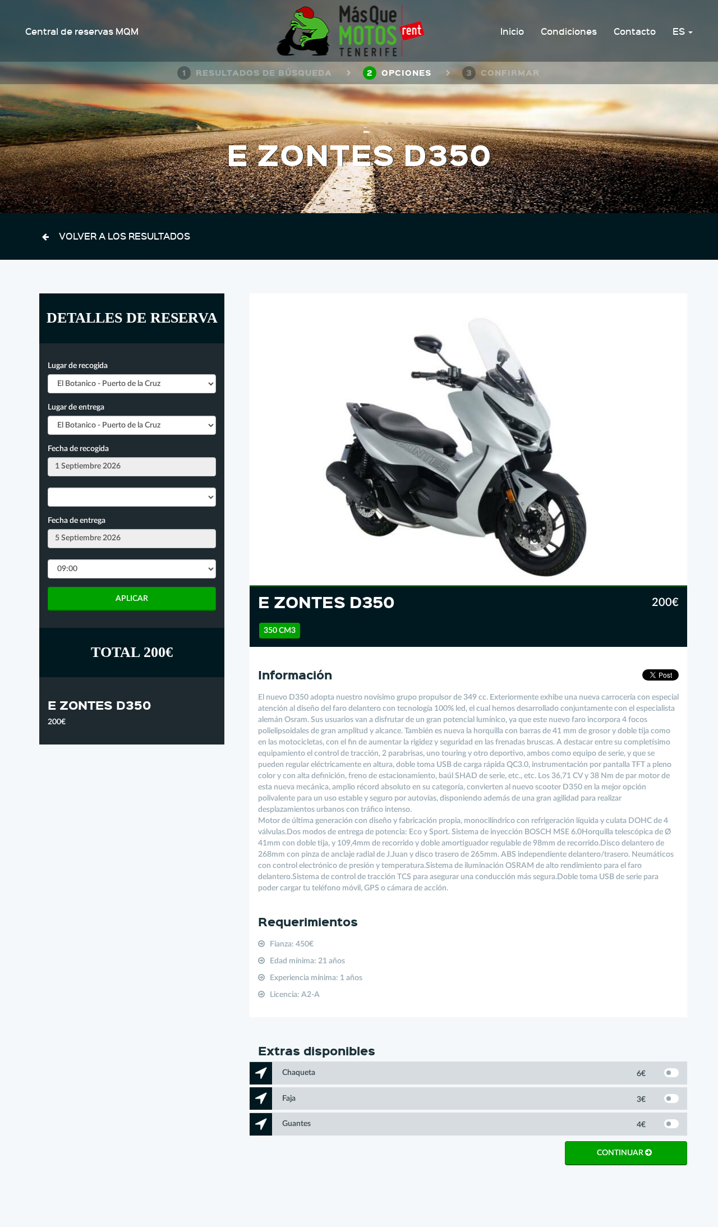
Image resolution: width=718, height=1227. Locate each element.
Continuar (621, 1153)
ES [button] (680, 31)
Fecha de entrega (76, 521)
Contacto (635, 31)
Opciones (399, 72)
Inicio (512, 31)
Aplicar (132, 599)
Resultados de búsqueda (257, 72)
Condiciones (569, 31)
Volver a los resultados (124, 235)
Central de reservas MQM (82, 31)
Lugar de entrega (76, 407)
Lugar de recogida (78, 366)
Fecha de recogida (78, 449)
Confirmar (503, 72)
